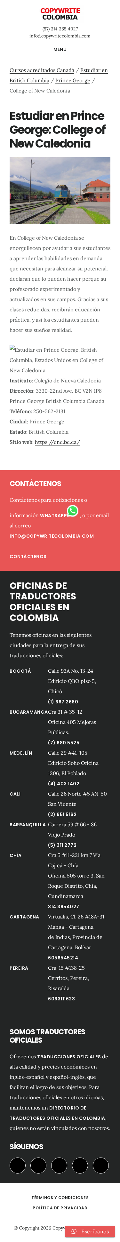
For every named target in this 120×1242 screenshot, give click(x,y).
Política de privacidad (60, 1208)
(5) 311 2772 (62, 845)
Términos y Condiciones (60, 1197)
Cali (15, 794)
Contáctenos (28, 556)
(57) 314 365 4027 (60, 29)
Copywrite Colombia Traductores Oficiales (60, 14)
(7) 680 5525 (63, 743)
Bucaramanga (29, 712)
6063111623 (61, 999)
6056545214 (63, 958)
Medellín (21, 753)
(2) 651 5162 (62, 814)
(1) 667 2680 (63, 702)
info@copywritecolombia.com (60, 36)
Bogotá (20, 671)
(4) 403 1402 (63, 784)
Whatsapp (53, 515)
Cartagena (24, 917)
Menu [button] (60, 49)
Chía (15, 855)
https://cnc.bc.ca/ (57, 442)
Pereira (19, 968)
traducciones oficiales (69, 1057)
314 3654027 (63, 906)
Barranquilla (28, 824)
